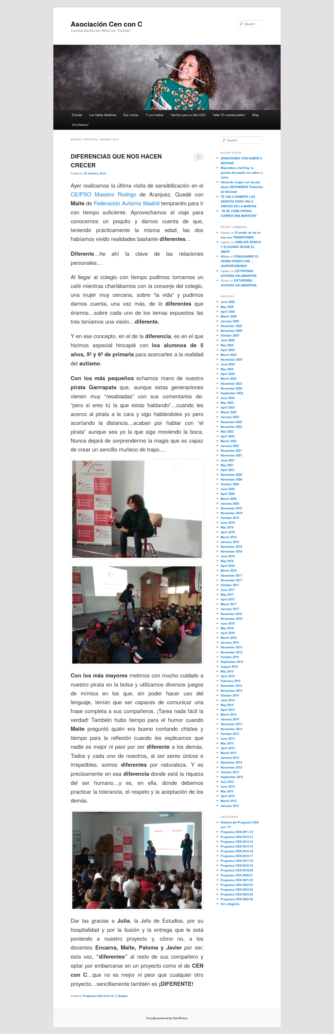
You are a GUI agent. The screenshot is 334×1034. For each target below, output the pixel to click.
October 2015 (230, 657)
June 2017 (228, 590)
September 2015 (232, 662)
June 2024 (228, 364)
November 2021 (231, 455)
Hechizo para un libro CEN (188, 115)
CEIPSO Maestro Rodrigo (103, 194)
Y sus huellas (155, 115)
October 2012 (230, 772)
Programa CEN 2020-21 (237, 875)
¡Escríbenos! (80, 124)
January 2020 (230, 503)
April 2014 (228, 709)
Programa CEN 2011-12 (237, 832)
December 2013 (231, 724)
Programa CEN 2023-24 (237, 889)
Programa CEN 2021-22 (237, 880)
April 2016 (228, 633)
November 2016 (231, 618)
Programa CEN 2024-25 (237, 894)
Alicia (225, 256)
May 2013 (227, 743)
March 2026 (229, 316)
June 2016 (228, 623)
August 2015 (229, 666)
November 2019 (231, 513)
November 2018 (231, 551)
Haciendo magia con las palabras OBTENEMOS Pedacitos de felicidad (242, 187)
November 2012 (231, 767)
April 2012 (228, 796)
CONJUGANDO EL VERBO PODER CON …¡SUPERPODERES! (240, 261)
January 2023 (230, 417)
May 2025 (227, 345)
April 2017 (228, 599)
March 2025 (229, 354)
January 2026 (230, 321)
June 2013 (228, 738)
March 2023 (229, 412)
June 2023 (228, 398)
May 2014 (227, 705)
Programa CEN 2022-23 (237, 885)
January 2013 (230, 757)
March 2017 (229, 604)
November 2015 (231, 652)
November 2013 (231, 729)
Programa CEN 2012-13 (237, 837)
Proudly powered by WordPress (167, 1018)
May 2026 (227, 307)
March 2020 (229, 498)
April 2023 (228, 407)
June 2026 (228, 302)
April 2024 (228, 374)
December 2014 (231, 685)
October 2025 (230, 335)
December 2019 (231, 508)
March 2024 (229, 378)
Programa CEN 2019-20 (237, 870)
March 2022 (229, 441)
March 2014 (229, 714)
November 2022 (231, 426)
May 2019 (227, 527)
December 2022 (231, 422)
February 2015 (230, 681)
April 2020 (228, 493)
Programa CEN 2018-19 (98, 996)
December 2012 (231, 762)
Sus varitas (130, 115)
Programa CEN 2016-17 (237, 856)
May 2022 (227, 431)
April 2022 (228, 436)
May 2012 (227, 791)
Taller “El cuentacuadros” (229, 115)
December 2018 (231, 546)
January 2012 (230, 805)
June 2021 (228, 460)
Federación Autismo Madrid (126, 203)
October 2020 (230, 484)
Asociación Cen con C (106, 24)
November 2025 (231, 330)
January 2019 (230, 542)
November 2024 (231, 359)
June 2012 (228, 786)
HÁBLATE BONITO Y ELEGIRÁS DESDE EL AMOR (241, 247)
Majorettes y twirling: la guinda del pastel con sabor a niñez (241, 172)
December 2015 (231, 647)
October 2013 (230, 733)
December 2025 (231, 326)
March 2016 (229, 637)
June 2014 (228, 700)
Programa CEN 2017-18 (237, 860)
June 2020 (228, 489)
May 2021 (227, 465)
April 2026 (228, 311)
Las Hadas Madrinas (102, 115)
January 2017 (230, 609)
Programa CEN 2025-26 (237, 899)
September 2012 (232, 777)
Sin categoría (230, 904)
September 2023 (232, 393)
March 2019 (229, 537)
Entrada (77, 115)
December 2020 (231, 474)
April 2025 (228, 350)
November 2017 (231, 580)
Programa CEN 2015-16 (237, 851)
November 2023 (231, 388)
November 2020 (231, 479)
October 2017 (230, 585)
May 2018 (227, 561)
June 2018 (228, 556)
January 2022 (230, 446)
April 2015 (228, 676)
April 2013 (228, 748)
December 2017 (231, 575)
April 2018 (228, 565)
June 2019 (228, 522)
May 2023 (227, 402)
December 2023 (231, 383)
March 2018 (229, 570)
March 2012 (229, 800)
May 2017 (227, 594)
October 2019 (230, 518)
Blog (255, 115)
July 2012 (227, 781)
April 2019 (228, 532)
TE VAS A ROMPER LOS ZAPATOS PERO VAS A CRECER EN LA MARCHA (238, 201)
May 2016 (227, 628)
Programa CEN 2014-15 (237, 846)
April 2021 (228, 470)
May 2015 (227, 671)
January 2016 (230, 642)
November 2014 (231, 690)
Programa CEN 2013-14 (237, 841)
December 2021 (231, 450)
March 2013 (229, 753)
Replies (122, 996)
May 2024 (227, 369)
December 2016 (231, 614)
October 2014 (230, 695)
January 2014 (230, 719)
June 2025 (228, 340)
